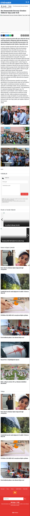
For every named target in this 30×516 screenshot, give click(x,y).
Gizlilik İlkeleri (18, 488)
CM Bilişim (16, 512)
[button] (24, 35)
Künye (8, 488)
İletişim (12, 488)
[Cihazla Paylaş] (12, 35)
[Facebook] (2, 35)
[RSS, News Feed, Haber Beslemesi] (15, 492)
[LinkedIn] (8, 35)
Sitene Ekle (25, 488)
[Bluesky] (6, 35)
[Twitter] (4, 35)
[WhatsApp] (10, 35)
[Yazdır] (21, 35)
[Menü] (28, 2)
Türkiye (9, 6)
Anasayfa (4, 6)
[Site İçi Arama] (26, 2)
